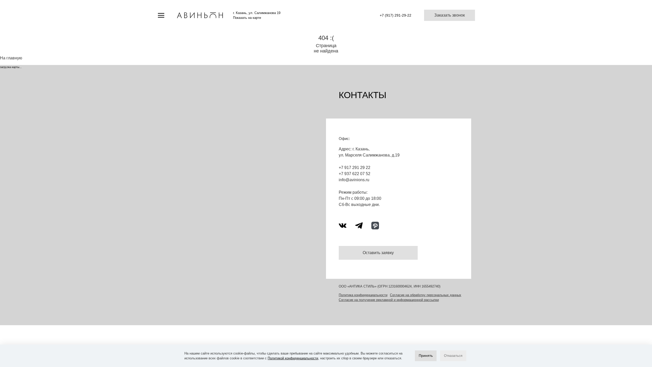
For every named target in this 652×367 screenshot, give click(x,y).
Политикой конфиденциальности (293, 358)
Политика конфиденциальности (363, 295)
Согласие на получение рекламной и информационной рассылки (389, 300)
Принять (426, 355)
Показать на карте (247, 18)
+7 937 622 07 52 (354, 174)
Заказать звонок (449, 15)
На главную (11, 58)
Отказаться (453, 355)
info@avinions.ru (354, 180)
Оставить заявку (378, 253)
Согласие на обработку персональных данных (425, 295)
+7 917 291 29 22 (354, 167)
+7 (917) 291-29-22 (395, 15)
